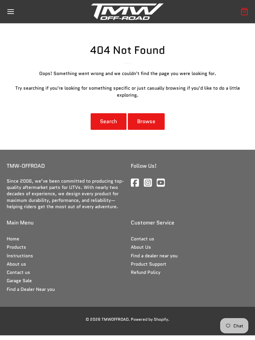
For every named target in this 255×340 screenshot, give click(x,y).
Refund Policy (145, 272)
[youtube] (161, 183)
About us (16, 264)
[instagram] (148, 183)
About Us (141, 247)
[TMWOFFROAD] (127, 11)
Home (13, 238)
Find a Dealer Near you (31, 289)
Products (16, 247)
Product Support (148, 264)
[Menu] (31, 12)
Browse (146, 121)
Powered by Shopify (149, 319)
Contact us (18, 272)
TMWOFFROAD (115, 319)
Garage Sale (19, 280)
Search (108, 121)
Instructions (20, 255)
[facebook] (135, 183)
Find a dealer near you (154, 255)
